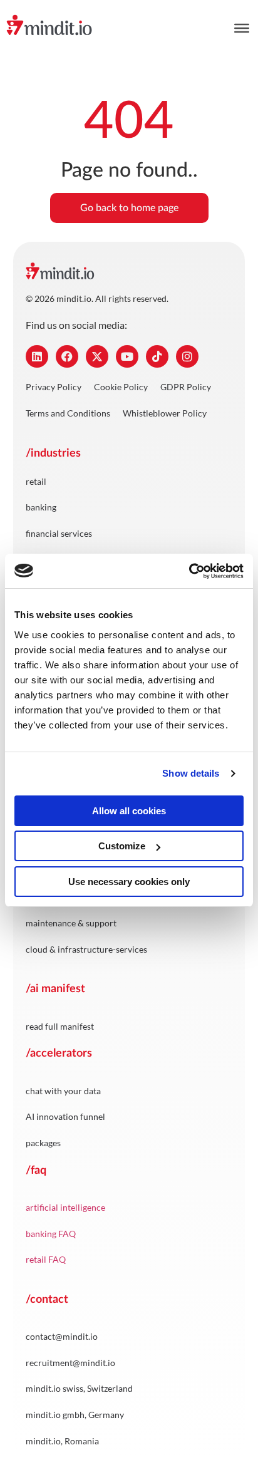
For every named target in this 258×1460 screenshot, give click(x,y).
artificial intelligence (65, 1207)
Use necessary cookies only (129, 881)
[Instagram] (187, 356)
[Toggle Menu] (241, 28)
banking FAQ (51, 1233)
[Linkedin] (37, 356)
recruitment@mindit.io (70, 1362)
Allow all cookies (129, 810)
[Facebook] (67, 356)
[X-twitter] (97, 356)
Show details (190, 773)
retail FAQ (46, 1259)
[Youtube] (127, 356)
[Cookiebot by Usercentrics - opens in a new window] (189, 571)
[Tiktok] (157, 356)
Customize (121, 846)
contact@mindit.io (62, 1336)
